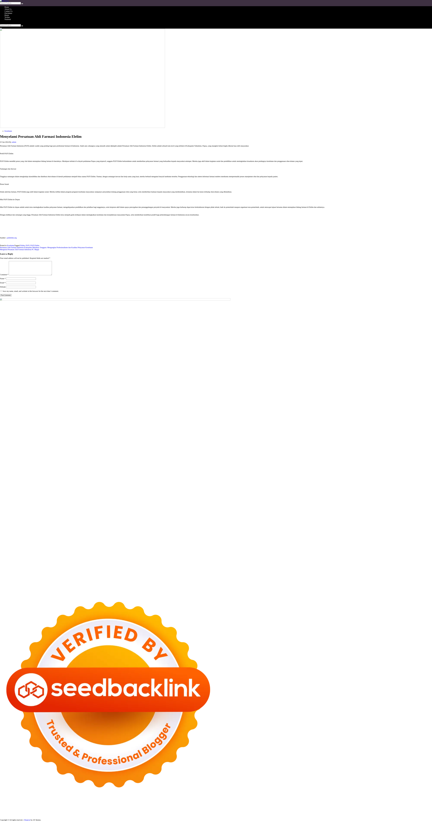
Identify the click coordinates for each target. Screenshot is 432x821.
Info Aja (67, 814)
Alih (116, 814)
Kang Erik (121, 812)
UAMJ (294, 810)
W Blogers (331, 806)
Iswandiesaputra (199, 812)
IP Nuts (242, 810)
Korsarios (164, 810)
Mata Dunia (99, 812)
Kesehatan (8, 131)
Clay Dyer (388, 810)
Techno (7, 17)
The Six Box (213, 810)
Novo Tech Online (182, 808)
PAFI (27, 245)
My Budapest (352, 810)
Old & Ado (268, 810)
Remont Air (410, 810)
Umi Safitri (50, 814)
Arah (148, 814)
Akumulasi (126, 814)
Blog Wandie (318, 812)
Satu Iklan (421, 812)
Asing (144, 814)
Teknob (107, 812)
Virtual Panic (136, 808)
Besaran (345, 814)
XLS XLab (302, 810)
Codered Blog (35, 810)
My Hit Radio (51, 808)
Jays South (8, 808)
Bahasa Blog (35, 816)
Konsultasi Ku (423, 814)
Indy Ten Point (203, 810)
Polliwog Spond (91, 806)
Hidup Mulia (260, 808)
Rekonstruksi (242, 808)
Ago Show (251, 808)
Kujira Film (414, 808)
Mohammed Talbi (77, 810)
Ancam (133, 814)
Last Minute (172, 810)
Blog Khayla (295, 812)
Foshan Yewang (137, 806)
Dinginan (331, 814)
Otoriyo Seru (249, 810)
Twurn (291, 806)
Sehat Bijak (75, 814)
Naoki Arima (419, 810)
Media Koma (384, 812)
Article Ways (114, 810)
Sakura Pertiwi (30, 814)
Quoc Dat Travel (233, 806)
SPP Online (320, 808)
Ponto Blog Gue (96, 810)
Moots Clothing (126, 808)
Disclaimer (8, 13)
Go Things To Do (37, 812)
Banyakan (338, 814)
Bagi (152, 814)
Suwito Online (164, 812)
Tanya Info (77, 816)
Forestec (396, 810)
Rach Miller (287, 808)
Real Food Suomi (147, 810)
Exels (300, 808)
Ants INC (209, 806)
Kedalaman (353, 814)
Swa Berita (368, 806)
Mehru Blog (359, 806)
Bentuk (204, 814)
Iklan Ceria (323, 806)
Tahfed (135, 812)
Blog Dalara (283, 806)
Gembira (367, 814)
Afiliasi (88, 814)
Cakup (226, 814)
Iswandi (222, 812)
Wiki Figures (115, 806)
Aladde (36, 808)
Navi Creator (174, 812)
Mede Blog (26, 810)
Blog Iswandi (285, 812)
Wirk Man (142, 812)
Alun (112, 814)
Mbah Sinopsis (423, 806)
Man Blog (149, 812)
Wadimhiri (202, 806)
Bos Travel (91, 812)
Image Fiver (39, 806)
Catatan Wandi (252, 812)
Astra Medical (224, 810)
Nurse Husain (147, 808)
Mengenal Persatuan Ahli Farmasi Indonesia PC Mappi (19, 249)
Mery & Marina (201, 808)
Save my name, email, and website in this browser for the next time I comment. (31, 291)
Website (3, 287)
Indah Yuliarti (59, 814)
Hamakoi (105, 808)
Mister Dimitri (232, 808)
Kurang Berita (354, 812)
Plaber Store (147, 806)
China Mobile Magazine (273, 808)
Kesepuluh (399, 814)
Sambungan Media (410, 814)
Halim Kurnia (41, 814)
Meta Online (400, 806)
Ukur (301, 814)
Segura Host (381, 808)
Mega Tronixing (371, 808)
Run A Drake (362, 810)
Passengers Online (220, 806)
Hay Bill (402, 810)
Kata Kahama (307, 806)
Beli (171, 814)
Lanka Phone (54, 806)
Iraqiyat (52, 810)
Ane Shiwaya (8, 810)
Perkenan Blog (25, 816)
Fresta (15, 808)
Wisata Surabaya (81, 812)
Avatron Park (264, 806)
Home (6, 7)
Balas (161, 814)
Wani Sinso (30, 808)
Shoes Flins (66, 810)
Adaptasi (99, 814)
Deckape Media (341, 810)
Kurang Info (344, 812)
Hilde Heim (194, 806)
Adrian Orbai (338, 808)
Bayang (166, 814)
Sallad (217, 808)
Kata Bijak (409, 806)
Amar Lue (422, 808)
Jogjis (2, 808)
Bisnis (6, 15)
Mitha (416, 806)
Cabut (216, 814)
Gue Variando (277, 810)
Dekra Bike (124, 810)
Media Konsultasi (67, 816)
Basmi (157, 814)
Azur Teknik (19, 806)
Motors (2, 806)
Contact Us (8, 11)
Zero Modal (156, 806)
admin (14, 142)
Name (3, 279)
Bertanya (82, 814)
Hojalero (192, 808)
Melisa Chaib (385, 806)
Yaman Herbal (311, 810)
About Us (7, 9)
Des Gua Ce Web (24, 812)
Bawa (175, 814)
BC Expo (106, 810)
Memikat (360, 814)
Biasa (199, 814)
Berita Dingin (15, 816)
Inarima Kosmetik (183, 810)
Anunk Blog (9, 806)
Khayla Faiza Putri (212, 812)
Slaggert (43, 808)
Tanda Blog (45, 816)
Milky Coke (259, 810)
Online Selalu (9, 814)
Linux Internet (13, 812)
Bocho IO (381, 810)
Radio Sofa (183, 812)
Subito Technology (104, 806)
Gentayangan (317, 814)
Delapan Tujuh (29, 806)
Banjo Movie (372, 810)
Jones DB (70, 812)
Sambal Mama (62, 808)
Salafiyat (316, 806)
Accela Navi (174, 806)
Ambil (120, 814)
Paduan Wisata (19, 814)
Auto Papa (256, 806)
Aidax (84, 808)
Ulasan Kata (308, 814)
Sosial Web (404, 812)
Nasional (7, 19)
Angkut (139, 814)
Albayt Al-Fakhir (246, 806)
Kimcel (46, 806)
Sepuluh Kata (5, 816)
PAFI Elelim (34, 245)
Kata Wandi (242, 812)
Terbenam (181, 814)
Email (3, 283)
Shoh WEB (162, 808)
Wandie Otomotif (274, 812)
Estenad (99, 808)
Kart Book (306, 808)
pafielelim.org (12, 238)
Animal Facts (287, 810)
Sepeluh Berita (55, 816)
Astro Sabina (274, 806)
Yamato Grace (340, 806)
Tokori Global (331, 810)
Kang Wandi (262, 812)
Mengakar (248, 814)
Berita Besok (394, 812)
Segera (380, 814)
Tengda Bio (391, 808)
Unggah (286, 814)
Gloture (313, 808)
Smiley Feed (329, 808)
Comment (4, 275)
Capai (280, 814)
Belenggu (193, 814)
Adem (242, 814)
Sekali (385, 814)
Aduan (232, 814)
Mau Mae (129, 812)
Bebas (187, 814)
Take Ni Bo (165, 806)
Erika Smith (348, 808)
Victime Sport (234, 810)
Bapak (325, 814)
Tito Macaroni (49, 812)
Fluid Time (45, 810)
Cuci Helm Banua (231, 812)
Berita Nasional (365, 812)
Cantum (221, 814)
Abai (108, 814)
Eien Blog (211, 808)
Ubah (291, 814)
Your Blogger (413, 812)
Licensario (194, 810)
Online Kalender (134, 810)
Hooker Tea (399, 808)
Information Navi (61, 812)
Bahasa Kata (96, 816)
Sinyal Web (375, 812)
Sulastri (154, 808)
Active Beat (321, 810)
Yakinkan (374, 814)
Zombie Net (170, 808)
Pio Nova (58, 810)
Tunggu (296, 814)
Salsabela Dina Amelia (332, 812)
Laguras (294, 808)
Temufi (406, 808)
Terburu (210, 814)
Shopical (27, 820)
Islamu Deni (350, 806)
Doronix (63, 806)
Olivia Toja (377, 806)
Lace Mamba (80, 806)
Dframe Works (184, 806)
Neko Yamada (126, 806)
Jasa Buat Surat (114, 808)
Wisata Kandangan (306, 812)
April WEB (21, 808)
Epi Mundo (298, 806)
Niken (156, 812)
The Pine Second (359, 808)
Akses (255, 814)
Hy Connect (91, 808)
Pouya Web (17, 810)
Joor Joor (87, 810)
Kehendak (391, 814)
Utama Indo (71, 808)
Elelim (22, 245)
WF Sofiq (223, 808)
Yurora (393, 806)
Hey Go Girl (70, 806)
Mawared (157, 810)
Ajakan (237, 814)
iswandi (190, 812)
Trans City (113, 812)
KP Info (79, 808)
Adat (104, 814)
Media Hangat (87, 816)
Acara (94, 814)
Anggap (260, 814)
